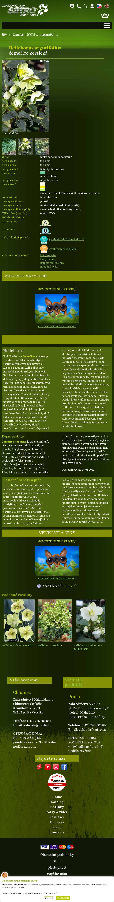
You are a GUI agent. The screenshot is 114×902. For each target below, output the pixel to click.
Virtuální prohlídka (75, 682)
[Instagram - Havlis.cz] (56, 769)
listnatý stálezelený (52, 263)
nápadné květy (49, 266)
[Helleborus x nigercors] (91, 620)
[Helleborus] (19, 620)
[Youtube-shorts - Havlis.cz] (39, 769)
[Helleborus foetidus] (55, 620)
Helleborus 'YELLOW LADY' (18, 645)
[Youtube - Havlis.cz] (47, 769)
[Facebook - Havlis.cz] (64, 769)
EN (106, 5)
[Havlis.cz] (25, 10)
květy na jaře (48, 255)
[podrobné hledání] (72, 6)
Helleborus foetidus (50, 645)
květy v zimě (47, 259)
